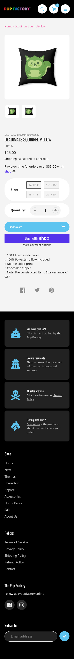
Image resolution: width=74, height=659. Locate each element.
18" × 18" (34, 194)
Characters (12, 483)
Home (8, 26)
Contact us (33, 424)
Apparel (10, 490)
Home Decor (13, 503)
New (8, 470)
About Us (11, 516)
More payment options (37, 245)
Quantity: (18, 210)
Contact (10, 569)
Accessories (13, 496)
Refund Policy (14, 562)
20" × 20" (51, 194)
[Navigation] (65, 9)
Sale (7, 510)
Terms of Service (16, 542)
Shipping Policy (15, 555)
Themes (10, 476)
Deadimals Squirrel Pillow (30, 26)
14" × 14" (34, 185)
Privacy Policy (14, 549)
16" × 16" (51, 185)
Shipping (11, 159)
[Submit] (64, 636)
